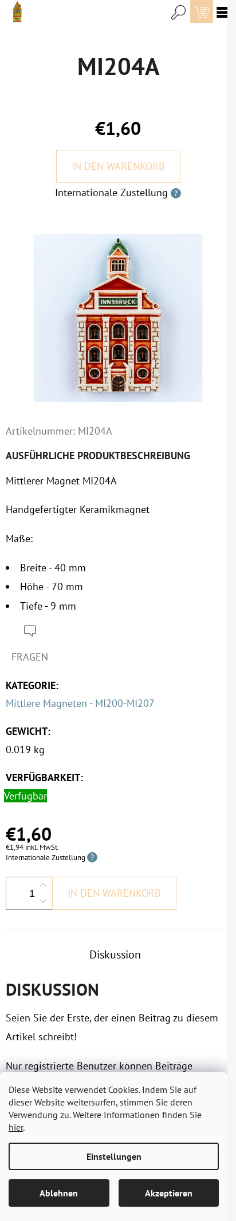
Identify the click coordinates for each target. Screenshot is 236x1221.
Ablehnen (59, 1193)
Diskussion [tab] (115, 954)
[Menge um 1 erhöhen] (43, 885)
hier (16, 1127)
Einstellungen (113, 1156)
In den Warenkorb (118, 166)
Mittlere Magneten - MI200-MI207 (80, 703)
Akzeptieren (168, 1193)
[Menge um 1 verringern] (43, 901)
